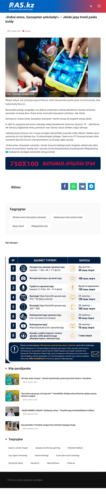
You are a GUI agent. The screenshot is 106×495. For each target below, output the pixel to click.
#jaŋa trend (18, 226)
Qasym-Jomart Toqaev (18, 448)
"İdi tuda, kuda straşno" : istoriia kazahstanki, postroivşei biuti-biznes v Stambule (56, 378)
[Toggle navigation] (99, 6)
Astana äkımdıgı (41, 455)
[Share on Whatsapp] (73, 186)
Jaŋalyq (28, 31)
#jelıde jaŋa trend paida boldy (68, 217)
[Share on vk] (82, 186)
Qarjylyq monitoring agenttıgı (47, 448)
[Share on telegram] (91, 186)
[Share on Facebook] (64, 186)
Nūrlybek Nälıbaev (75, 448)
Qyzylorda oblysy (15, 463)
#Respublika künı (39, 226)
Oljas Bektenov (53, 463)
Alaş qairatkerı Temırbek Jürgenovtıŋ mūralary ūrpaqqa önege (48, 425)
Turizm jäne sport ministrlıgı (67, 455)
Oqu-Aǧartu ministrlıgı (17, 455)
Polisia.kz (71, 463)
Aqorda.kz (35, 463)
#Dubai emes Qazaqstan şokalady (29, 217)
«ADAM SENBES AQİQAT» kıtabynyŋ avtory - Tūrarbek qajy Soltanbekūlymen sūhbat (57, 410)
